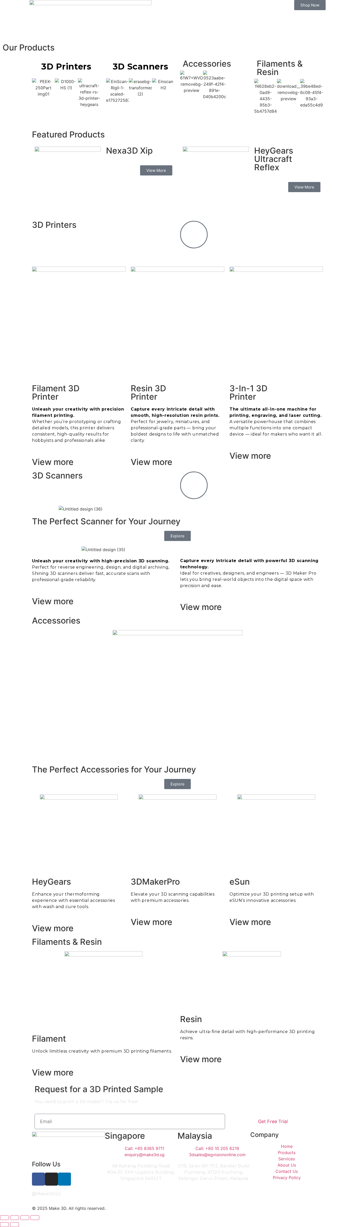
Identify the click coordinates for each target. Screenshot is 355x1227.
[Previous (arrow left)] (4, 1224)
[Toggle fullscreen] (14, 1217)
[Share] (24, 1217)
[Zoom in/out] (4, 1217)
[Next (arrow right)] (14, 1224)
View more (53, 462)
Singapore (125, 1136)
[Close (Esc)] (34, 1217)
